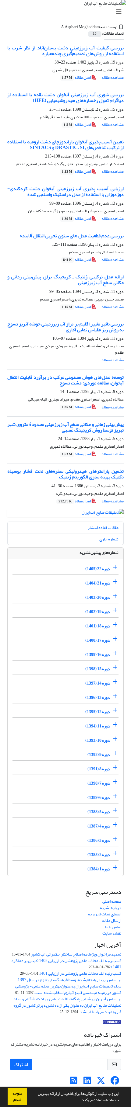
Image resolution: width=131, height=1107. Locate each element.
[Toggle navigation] (67, 12)
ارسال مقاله (111, 920)
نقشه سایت (111, 933)
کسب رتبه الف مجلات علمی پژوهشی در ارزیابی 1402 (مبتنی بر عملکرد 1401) (66, 963)
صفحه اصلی (111, 901)
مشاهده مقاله (112, 77)
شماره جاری (109, 539)
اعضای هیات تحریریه (104, 914)
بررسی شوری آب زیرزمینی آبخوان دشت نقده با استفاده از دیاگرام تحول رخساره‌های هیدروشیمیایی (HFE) (65, 97)
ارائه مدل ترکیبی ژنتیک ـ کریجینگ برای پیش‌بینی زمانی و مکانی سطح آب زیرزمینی (65, 279)
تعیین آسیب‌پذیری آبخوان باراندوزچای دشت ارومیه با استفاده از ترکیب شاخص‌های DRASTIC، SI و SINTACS (65, 144)
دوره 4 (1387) (98, 826)
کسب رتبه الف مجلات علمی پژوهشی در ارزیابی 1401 (80, 973)
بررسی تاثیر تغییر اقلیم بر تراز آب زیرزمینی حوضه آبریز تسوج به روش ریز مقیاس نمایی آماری (65, 326)
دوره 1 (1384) (98, 869)
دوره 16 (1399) (97, 655)
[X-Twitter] (101, 1082)
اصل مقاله (76, 77)
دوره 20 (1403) (97, 597)
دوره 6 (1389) (98, 797)
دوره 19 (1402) (97, 612)
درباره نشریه (110, 908)
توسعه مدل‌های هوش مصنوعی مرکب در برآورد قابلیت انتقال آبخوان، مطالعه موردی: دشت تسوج (65, 380)
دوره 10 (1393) (97, 740)
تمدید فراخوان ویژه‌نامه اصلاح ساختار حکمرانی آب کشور (76, 954)
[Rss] (73, 1082)
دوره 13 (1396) (97, 697)
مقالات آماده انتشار (103, 527)
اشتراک (21, 1064)
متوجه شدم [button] (17, 1096)
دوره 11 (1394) (97, 726)
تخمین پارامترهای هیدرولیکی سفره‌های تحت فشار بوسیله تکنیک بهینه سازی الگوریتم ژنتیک (65, 474)
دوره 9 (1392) (98, 755)
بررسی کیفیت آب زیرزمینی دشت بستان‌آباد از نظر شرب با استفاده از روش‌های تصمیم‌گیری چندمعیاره (65, 50)
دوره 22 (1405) (97, 569)
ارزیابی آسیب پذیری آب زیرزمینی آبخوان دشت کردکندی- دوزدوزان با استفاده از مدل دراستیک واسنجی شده (65, 191)
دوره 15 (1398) (97, 669)
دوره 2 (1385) (98, 855)
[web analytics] (112, 1023)
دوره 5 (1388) (98, 812)
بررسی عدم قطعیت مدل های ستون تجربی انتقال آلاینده (72, 235)
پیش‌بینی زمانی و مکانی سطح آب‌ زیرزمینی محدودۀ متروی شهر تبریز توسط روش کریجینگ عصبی (65, 427)
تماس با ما (113, 927)
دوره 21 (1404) (97, 583)
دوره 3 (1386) (98, 840)
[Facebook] (114, 1082)
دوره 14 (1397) (97, 683)
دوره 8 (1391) (98, 769)
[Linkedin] (87, 1082)
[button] (79, 1101)
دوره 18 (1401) (97, 626)
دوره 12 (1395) (97, 712)
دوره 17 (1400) (97, 640)
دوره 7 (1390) (98, 783)
